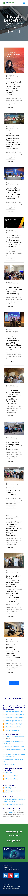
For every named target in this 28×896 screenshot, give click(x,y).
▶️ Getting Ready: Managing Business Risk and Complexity (14, 755)
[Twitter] (16, 875)
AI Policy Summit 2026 (12, 76)
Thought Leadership (14, 18)
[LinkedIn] (5, 875)
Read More (11, 107)
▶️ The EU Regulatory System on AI (13, 711)
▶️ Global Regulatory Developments (13, 714)
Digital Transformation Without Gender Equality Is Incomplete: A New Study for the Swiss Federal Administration (13, 141)
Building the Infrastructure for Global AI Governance (13, 491)
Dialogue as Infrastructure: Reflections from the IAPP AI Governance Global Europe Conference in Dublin (13, 342)
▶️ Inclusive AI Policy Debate (11, 730)
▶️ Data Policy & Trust (9, 788)
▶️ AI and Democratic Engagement (13, 804)
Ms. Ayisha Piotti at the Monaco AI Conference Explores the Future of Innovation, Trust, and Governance (14, 528)
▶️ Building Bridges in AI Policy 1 (12, 721)
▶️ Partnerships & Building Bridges (13, 717)
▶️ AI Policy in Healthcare (10, 779)
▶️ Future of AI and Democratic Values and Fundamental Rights (14, 800)
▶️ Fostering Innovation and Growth (13, 746)
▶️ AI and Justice (7, 773)
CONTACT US (14, 31)
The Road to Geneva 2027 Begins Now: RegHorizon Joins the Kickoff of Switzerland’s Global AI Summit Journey (13, 652)
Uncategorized (9, 78)
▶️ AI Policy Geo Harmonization (12, 727)
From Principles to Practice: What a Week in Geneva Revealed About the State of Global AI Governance (14, 241)
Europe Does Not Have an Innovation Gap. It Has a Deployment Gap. (14, 290)
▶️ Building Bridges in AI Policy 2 (12, 724)
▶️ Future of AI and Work (10, 776)
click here (10, 813)
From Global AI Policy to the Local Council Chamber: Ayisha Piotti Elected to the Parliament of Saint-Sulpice (13, 396)
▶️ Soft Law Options (9, 764)
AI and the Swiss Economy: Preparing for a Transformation (14, 445)
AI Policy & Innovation (12, 331)
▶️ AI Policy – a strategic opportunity (13, 736)
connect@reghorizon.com (12, 888)
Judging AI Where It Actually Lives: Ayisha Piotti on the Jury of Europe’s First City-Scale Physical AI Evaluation (14, 88)
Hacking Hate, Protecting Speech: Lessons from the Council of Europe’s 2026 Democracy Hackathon (13, 193)
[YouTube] (10, 875)
